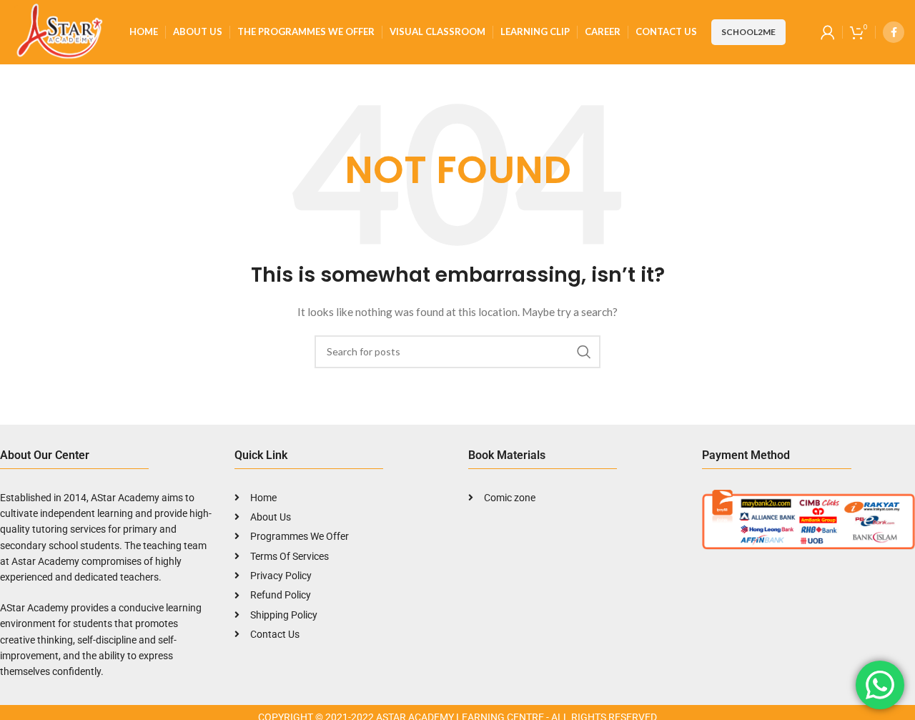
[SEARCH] (584, 351)
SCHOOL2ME (748, 31)
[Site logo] (57, 31)
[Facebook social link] (893, 32)
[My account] (827, 32)
